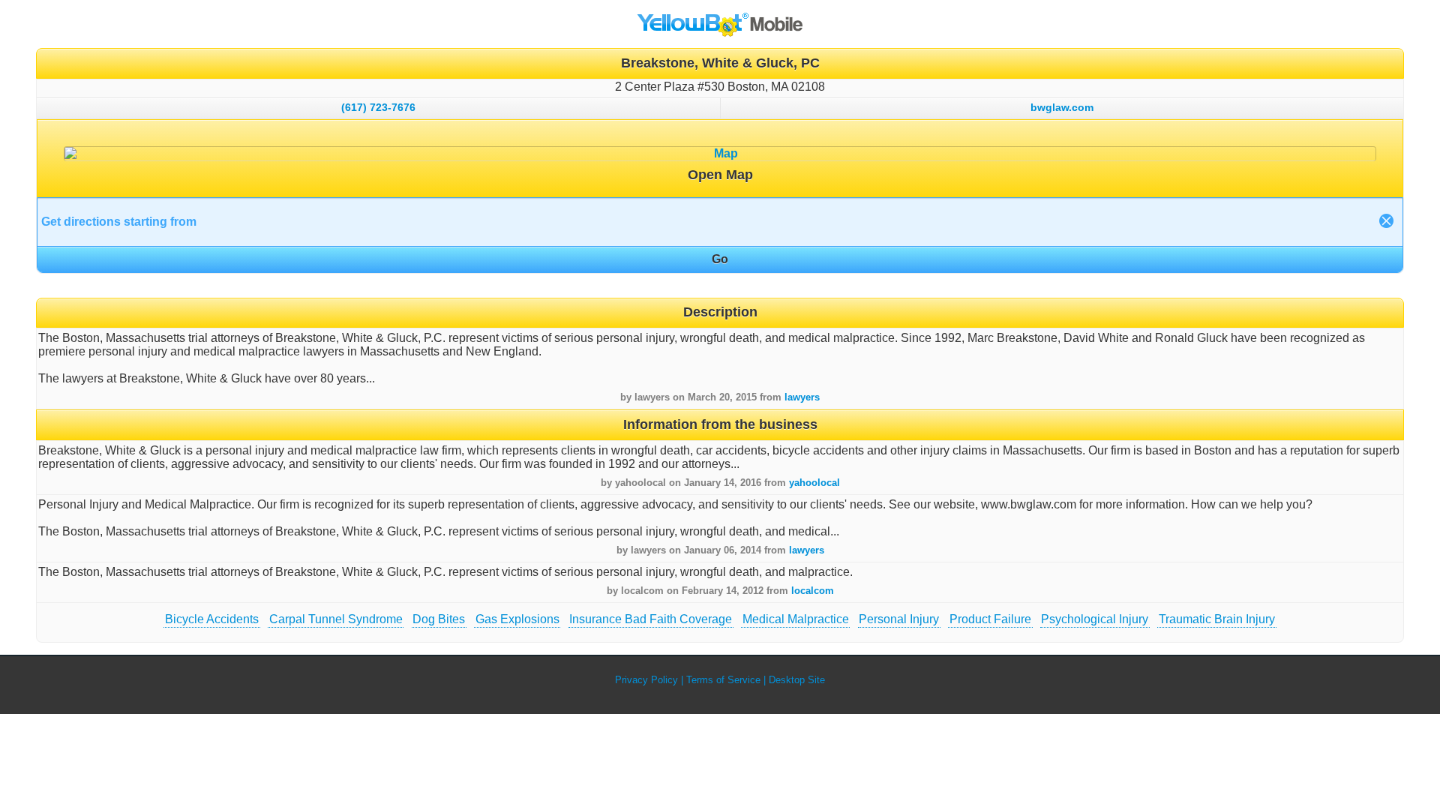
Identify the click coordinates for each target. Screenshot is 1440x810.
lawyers (802, 397)
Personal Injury (899, 619)
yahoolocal (814, 482)
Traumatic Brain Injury (1217, 619)
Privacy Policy (646, 680)
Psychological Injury (1094, 619)
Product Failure (990, 619)
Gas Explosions (518, 619)
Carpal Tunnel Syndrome (336, 619)
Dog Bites (438, 619)
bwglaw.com (1062, 107)
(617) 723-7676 (378, 107)
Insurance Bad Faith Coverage (650, 619)
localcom (812, 590)
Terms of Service (723, 680)
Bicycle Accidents (212, 619)
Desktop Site (797, 680)
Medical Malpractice (795, 619)
